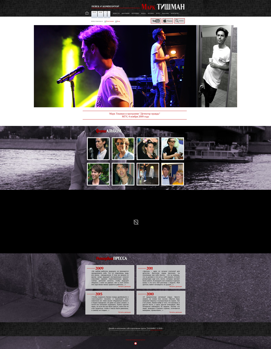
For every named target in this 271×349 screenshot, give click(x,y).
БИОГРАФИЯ (125, 13)
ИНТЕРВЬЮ (135, 13)
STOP (100, 12)
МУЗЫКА (151, 13)
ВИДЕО (143, 13)
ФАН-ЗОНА (165, 13)
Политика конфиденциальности (135, 340)
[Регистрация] (109, 21)
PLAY (94, 12)
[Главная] (87, 14)
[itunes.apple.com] (167, 23)
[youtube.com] (156, 23)
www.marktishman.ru (156, 330)
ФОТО (158, 13)
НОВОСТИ (116, 13)
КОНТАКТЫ (174, 13)
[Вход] (117, 21)
